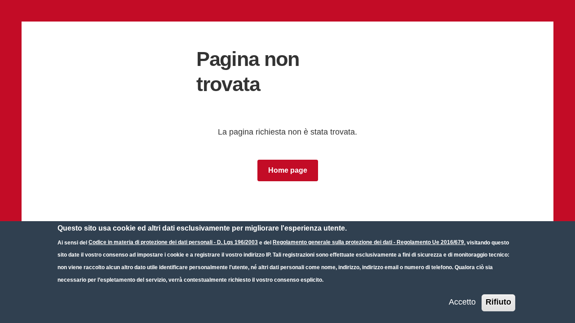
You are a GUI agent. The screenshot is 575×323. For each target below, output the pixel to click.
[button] (287, 170)
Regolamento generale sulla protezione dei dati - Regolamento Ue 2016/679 (368, 242)
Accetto (462, 301)
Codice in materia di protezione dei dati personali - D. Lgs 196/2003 (173, 242)
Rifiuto (498, 301)
